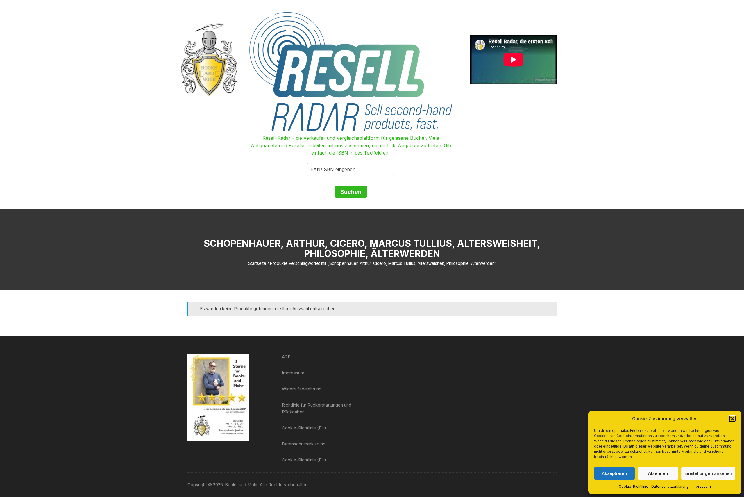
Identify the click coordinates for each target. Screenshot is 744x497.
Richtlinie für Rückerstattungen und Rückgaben (316, 408)
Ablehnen (658, 473)
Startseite (257, 263)
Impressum (701, 486)
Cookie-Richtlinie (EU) (304, 428)
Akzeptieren (614, 473)
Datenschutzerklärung (670, 486)
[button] (732, 419)
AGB (286, 357)
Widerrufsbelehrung (301, 389)
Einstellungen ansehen (708, 473)
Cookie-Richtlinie (633, 486)
